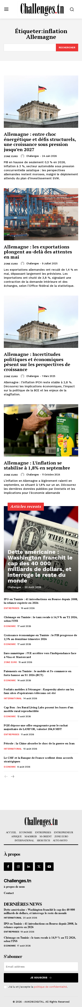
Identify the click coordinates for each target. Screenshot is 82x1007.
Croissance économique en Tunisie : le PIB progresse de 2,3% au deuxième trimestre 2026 (40, 637)
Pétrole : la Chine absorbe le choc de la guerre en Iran (39, 743)
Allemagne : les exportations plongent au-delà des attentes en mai (38, 252)
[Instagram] (18, 866)
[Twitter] (39, 866)
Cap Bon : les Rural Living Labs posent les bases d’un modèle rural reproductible (38, 709)
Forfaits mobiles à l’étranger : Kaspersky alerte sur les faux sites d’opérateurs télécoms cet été (39, 691)
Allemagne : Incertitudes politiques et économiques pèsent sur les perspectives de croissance (37, 361)
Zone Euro (11, 156)
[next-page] (12, 776)
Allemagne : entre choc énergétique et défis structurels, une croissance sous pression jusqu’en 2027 (40, 141)
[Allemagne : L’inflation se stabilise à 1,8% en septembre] (41, 430)
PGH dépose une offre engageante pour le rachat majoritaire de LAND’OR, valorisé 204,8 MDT (36, 727)
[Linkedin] (28, 866)
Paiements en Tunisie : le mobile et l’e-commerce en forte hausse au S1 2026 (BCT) (37, 673)
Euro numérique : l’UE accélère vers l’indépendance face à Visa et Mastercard (40, 655)
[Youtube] (49, 866)
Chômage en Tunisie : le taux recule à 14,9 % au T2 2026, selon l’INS (40, 939)
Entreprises (11, 608)
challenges (32, 156)
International (13, 698)
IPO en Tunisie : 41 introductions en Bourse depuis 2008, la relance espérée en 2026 (40, 925)
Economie (10, 626)
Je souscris (38, 977)
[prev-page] (6, 776)
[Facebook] (8, 866)
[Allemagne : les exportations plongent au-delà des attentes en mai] (41, 214)
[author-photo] (23, 156)
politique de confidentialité (50, 986)
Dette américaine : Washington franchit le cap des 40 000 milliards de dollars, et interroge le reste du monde (40, 566)
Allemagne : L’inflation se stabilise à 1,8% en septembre (37, 465)
